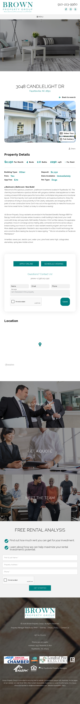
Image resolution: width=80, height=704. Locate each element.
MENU (40, 17)
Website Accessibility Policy (57, 685)
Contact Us (65, 628)
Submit (65, 302)
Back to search (69, 97)
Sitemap (43, 628)
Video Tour (69, 133)
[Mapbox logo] (9, 365)
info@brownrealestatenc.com (37, 685)
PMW (36, 628)
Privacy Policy (53, 628)
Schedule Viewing (53, 264)
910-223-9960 (68, 4)
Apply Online (26, 264)
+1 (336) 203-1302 (42, 278)
